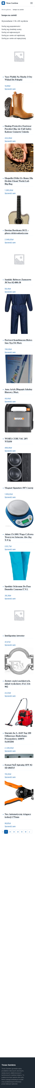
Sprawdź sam (10, 89)
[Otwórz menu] (31, 3)
